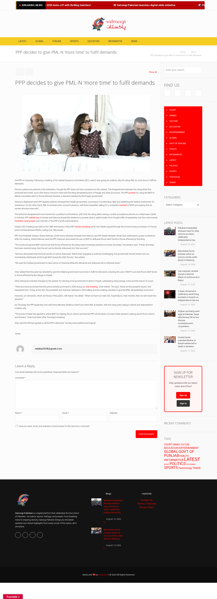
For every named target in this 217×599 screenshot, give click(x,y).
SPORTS (173, 171)
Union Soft (103, 575)
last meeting (91, 286)
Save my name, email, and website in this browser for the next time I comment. (54, 426)
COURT (172, 110)
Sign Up (183, 395)
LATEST (172, 160)
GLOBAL (173, 138)
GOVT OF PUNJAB (177, 143)
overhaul (123, 205)
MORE (166, 464)
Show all (153, 72)
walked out (34, 217)
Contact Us (147, 500)
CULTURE (173, 121)
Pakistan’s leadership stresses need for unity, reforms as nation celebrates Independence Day (113, 506)
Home (183, 52)
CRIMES (172, 115)
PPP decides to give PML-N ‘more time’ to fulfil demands (175, 55)
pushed (132, 193)
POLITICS (173, 165)
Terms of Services (146, 503)
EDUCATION (174, 126)
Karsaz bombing (82, 226)
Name (18, 413)
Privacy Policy (146, 507)
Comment (20, 378)
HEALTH (173, 149)
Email (65, 413)
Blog (193, 52)
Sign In (183, 403)
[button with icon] (167, 93)
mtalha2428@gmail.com (48, 348)
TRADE (172, 182)
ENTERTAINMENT (177, 132)
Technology (174, 177)
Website (113, 413)
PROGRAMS (190, 464)
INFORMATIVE (175, 154)
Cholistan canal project (25, 221)
